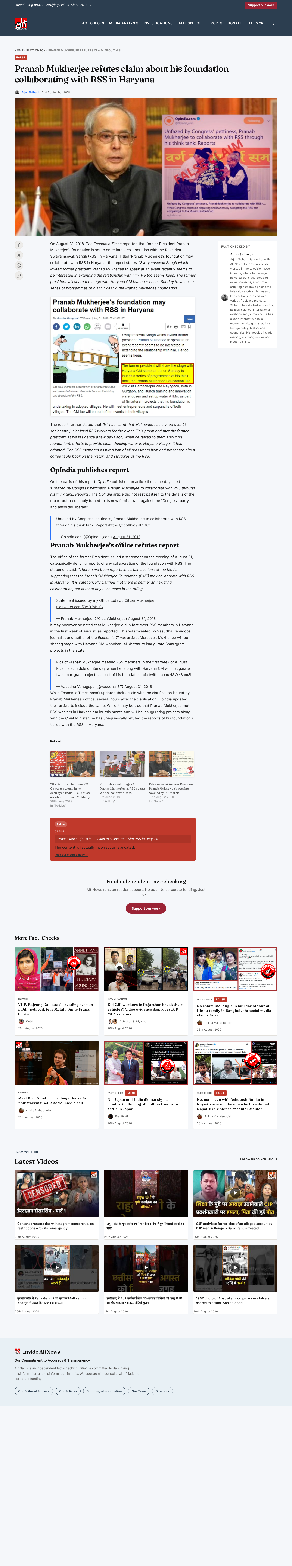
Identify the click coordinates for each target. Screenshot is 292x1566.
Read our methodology (71, 854)
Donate (235, 23)
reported (112, 244)
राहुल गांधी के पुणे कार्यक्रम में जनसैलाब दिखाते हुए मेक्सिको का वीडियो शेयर (145, 1226)
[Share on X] (19, 255)
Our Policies (68, 1391)
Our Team (139, 1391)
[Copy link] (19, 275)
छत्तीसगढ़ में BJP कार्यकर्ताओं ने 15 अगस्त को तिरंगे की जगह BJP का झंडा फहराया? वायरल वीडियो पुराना (144, 1300)
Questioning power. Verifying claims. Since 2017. (53, 5)
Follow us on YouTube (258, 1159)
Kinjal (29, 1021)
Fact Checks (92, 23)
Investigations (158, 23)
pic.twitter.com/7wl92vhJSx (79, 607)
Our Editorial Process (33, 1391)
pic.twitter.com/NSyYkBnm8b (168, 675)
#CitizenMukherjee (138, 600)
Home (19, 50)
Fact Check (36, 50)
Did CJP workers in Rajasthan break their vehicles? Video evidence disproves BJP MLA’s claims (145, 1009)
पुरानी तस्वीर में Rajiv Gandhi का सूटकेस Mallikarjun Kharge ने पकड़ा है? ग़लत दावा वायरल (51, 1300)
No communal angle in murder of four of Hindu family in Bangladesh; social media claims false (234, 1010)
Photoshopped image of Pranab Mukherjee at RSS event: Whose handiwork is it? (122, 788)
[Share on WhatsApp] (19, 265)
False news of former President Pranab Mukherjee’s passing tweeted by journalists (171, 788)
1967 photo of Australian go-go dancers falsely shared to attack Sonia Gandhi (232, 1300)
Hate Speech (189, 23)
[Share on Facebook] (19, 245)
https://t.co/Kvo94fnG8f (129, 525)
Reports (214, 23)
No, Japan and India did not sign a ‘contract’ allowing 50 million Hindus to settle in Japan (143, 1104)
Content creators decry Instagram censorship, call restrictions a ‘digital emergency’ (56, 1226)
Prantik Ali (121, 1116)
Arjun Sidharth (30, 92)
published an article (128, 482)
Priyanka (140, 1021)
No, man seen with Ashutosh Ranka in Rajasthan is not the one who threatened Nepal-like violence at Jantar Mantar (233, 1104)
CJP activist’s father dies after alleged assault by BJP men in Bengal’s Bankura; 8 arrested (234, 1226)
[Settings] (273, 23)
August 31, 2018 (126, 537)
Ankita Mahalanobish (218, 1022)
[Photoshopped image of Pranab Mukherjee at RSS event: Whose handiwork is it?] (122, 764)
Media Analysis (123, 23)
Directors (162, 1391)
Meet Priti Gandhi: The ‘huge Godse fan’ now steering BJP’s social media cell (54, 1100)
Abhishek (125, 1021)
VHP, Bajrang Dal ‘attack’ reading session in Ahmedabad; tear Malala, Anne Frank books (55, 1009)
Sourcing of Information (104, 1391)
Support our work (261, 5)
